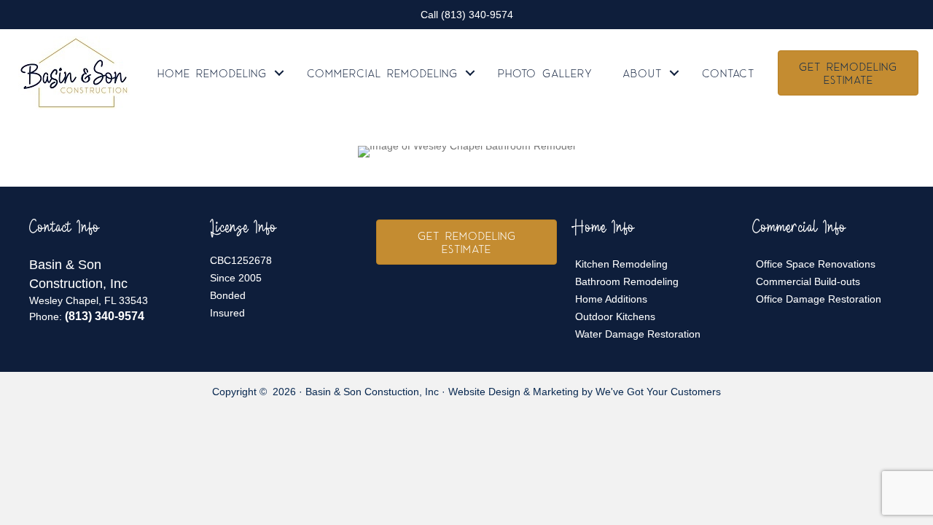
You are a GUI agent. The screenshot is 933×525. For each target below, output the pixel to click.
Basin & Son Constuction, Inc (372, 391)
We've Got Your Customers (658, 391)
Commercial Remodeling (382, 72)
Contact (728, 72)
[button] (279, 73)
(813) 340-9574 (477, 14)
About (642, 72)
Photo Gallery (545, 72)
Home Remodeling (212, 72)
